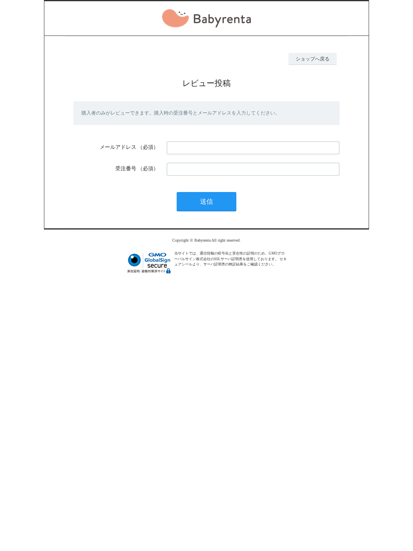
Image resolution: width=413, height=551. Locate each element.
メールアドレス (118, 147)
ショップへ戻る (313, 59)
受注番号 (125, 168)
